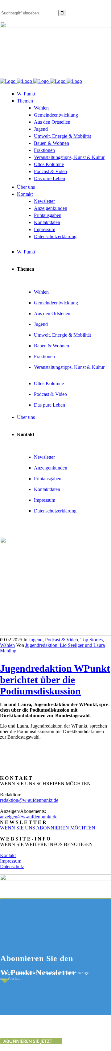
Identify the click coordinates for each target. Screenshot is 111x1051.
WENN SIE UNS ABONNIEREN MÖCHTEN (47, 827)
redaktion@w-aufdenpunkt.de (29, 800)
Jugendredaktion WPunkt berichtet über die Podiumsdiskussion (55, 680)
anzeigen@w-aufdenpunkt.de (28, 816)
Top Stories (91, 639)
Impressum (10, 861)
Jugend (36, 639)
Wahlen (7, 645)
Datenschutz (12, 866)
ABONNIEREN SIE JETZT (28, 1041)
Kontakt (8, 855)
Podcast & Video (61, 639)
